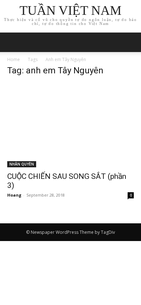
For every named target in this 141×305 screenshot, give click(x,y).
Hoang (14, 195)
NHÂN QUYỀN (21, 164)
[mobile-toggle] (12, 42)
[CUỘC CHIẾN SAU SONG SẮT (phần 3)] (70, 125)
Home (13, 59)
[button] (131, 42)
